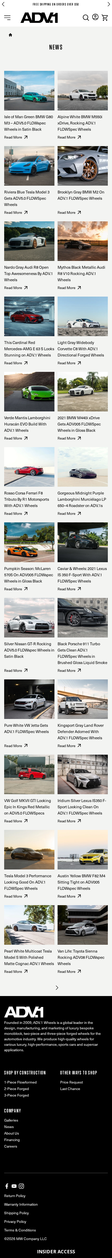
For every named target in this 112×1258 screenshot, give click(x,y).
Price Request (71, 1082)
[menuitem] (86, 18)
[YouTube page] (14, 1186)
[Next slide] (109, 4)
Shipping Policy (16, 1212)
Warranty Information (21, 1204)
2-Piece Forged (16, 1088)
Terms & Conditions (20, 1230)
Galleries (11, 1120)
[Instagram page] (21, 1186)
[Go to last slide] (3, 4)
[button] (56, 1251)
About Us (11, 1133)
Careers (10, 1146)
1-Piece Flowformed (20, 1082)
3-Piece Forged (16, 1095)
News (9, 1126)
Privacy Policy (15, 1221)
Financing (12, 1139)
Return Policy (15, 1195)
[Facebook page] (6, 1186)
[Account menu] (95, 17)
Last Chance (70, 1088)
